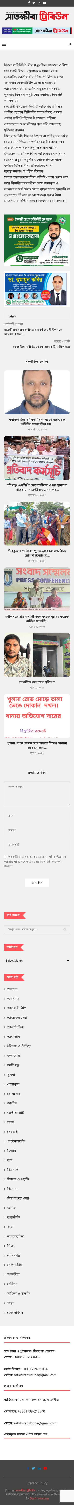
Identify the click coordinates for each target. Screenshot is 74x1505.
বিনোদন (12, 1189)
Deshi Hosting (39, 1499)
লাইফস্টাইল (15, 1237)
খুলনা (11, 1075)
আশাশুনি (13, 1037)
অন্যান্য (12, 989)
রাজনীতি (13, 1217)
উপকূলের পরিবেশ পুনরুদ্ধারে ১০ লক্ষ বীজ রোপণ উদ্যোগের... (37, 553)
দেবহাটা (12, 1132)
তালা (10, 1122)
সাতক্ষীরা (13, 1274)
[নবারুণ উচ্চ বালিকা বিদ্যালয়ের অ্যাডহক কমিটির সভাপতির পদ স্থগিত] (37, 392)
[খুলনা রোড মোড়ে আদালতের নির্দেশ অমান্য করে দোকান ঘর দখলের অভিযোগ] (37, 716)
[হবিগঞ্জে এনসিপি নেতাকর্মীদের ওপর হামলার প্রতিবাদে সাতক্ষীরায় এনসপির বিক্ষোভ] (37, 458)
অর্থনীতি (13, 999)
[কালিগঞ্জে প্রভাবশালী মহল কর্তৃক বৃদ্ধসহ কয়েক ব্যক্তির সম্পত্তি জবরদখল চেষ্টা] (37, 589)
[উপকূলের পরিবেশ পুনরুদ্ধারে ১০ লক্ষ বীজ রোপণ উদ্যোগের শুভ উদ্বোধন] (37, 523)
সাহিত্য (12, 1284)
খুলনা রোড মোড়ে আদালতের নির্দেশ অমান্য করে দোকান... (37, 745)
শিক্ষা (10, 1246)
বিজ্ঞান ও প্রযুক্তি (18, 1179)
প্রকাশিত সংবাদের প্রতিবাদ (37, 682)
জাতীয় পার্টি (15, 1113)
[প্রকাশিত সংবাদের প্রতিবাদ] (37, 655)
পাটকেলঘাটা (16, 1141)
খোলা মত (13, 1094)
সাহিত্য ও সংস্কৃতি (18, 1294)
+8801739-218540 (35, 1369)
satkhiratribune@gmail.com (35, 1375)
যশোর (11, 1208)
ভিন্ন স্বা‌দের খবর (18, 1198)
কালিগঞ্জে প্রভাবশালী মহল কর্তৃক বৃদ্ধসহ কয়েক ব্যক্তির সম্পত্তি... (37, 619)
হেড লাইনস (15, 1313)
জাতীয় (12, 1103)
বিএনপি (12, 1170)
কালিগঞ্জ (13, 1065)
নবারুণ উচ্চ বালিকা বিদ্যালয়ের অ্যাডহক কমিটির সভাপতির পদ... (37, 422)
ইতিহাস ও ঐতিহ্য (19, 1046)
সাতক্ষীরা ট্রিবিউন (25, 1491)
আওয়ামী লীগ (16, 1008)
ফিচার (11, 1151)
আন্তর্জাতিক (15, 1027)
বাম (9, 1160)
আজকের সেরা (17, 1018)
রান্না (10, 1227)
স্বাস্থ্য (10, 1303)
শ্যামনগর (13, 1256)
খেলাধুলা (13, 1084)
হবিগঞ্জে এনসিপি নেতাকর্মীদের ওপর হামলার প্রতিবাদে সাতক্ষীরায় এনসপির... (37, 487)
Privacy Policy (37, 1483)
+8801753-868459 (26, 1357)
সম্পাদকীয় (14, 1265)
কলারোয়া (14, 1056)
